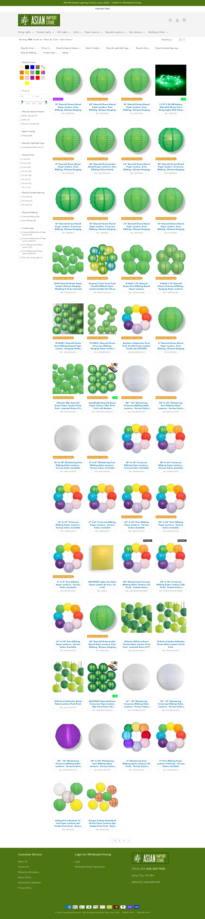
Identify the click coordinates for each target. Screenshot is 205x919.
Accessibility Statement (29, 882)
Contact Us (23, 866)
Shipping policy (143, 912)
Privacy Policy (25, 887)
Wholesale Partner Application (90, 866)
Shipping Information (28, 872)
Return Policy (24, 877)
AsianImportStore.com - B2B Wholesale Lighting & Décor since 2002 (91, 912)
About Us (22, 861)
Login (77, 861)
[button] (25, 32)
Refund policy (128, 912)
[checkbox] (22, 67)
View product (68, 82)
